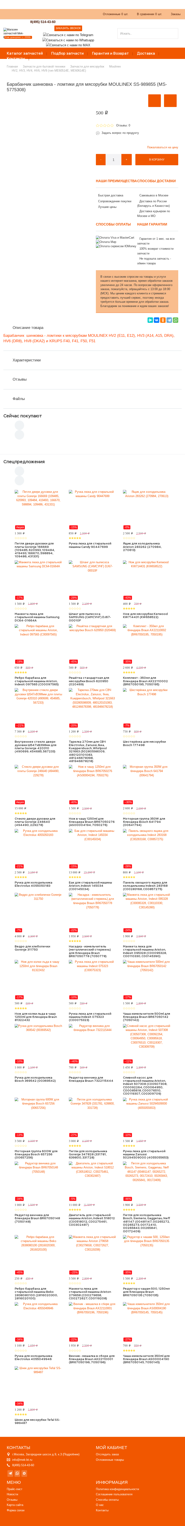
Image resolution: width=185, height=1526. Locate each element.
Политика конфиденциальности (117, 1489)
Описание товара (28, 328)
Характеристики (27, 360)
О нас (33, 16)
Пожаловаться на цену (162, 147)
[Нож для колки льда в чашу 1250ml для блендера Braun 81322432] (38, 980)
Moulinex (115, 66)
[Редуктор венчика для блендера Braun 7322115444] (92, 1044)
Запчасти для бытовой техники (44, 66)
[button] (154, 100)
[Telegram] (169, 320)
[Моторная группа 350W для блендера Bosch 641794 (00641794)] (146, 785)
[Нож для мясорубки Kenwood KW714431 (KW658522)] (146, 580)
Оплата (48, 16)
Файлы (19, 399)
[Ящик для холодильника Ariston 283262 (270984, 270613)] (146, 510)
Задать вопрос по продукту (120, 133)
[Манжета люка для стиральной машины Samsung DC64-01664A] (38, 580)
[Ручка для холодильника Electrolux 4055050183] (38, 849)
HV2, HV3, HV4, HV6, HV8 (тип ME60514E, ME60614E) (49, 70)
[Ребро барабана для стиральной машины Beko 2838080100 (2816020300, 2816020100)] (38, 1255)
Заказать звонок (68, 28)
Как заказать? (12, 16)
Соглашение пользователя (114, 1494)
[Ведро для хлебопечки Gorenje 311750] (38, 913)
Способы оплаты (107, 1499)
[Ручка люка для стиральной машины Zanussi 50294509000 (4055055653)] (146, 1117)
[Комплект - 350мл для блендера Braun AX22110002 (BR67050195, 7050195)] (146, 644)
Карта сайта (15, 1505)
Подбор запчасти (67, 53)
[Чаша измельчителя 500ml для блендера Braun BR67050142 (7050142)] (146, 980)
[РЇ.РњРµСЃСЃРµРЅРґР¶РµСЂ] (150, 320)
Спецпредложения (24, 462)
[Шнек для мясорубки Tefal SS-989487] (38, 1386)
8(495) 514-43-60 (43, 22)
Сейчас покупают (22, 416)
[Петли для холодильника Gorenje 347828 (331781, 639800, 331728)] (92, 1117)
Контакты (16, 58)
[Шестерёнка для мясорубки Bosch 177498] (146, 708)
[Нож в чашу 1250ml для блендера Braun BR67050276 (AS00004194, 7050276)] (92, 785)
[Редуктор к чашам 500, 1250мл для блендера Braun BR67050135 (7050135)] (146, 1255)
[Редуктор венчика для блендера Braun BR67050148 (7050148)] (38, 1181)
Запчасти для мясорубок (87, 66)
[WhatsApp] (175, 320)
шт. (115, 14)
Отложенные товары (110, 1459)
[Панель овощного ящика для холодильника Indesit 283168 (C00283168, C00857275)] (146, 849)
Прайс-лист (14, 1489)
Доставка (146, 53)
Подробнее (71, 1454)
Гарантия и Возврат (110, 53)
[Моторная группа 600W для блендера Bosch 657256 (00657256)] (38, 1117)
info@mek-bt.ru (22, 1459)
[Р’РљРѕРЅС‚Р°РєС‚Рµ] (156, 320)
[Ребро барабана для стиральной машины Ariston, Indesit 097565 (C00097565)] (38, 644)
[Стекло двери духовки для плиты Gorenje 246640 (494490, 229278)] (38, 785)
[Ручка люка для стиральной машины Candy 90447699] (92, 510)
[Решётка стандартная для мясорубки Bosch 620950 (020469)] (92, 644)
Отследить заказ (107, 1454)
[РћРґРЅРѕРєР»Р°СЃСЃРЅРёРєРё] (163, 320)
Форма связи (15, 1510)
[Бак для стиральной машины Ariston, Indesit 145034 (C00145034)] (92, 849)
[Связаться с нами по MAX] (24, 1473)
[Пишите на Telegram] (68, 35)
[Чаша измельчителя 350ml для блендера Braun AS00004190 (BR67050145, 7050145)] (146, 1322)
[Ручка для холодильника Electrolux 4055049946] (38, 1322)
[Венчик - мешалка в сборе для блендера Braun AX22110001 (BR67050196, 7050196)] (92, 1322)
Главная (12, 66)
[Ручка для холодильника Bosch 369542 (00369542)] (38, 1044)
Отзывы (20, 379)
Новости (12, 1494)
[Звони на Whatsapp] (68, 40)
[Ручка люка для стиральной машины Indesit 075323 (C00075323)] (92, 980)
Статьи (64, 16)
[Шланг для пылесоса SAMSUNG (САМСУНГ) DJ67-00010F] (92, 580)
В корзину (156, 159)
